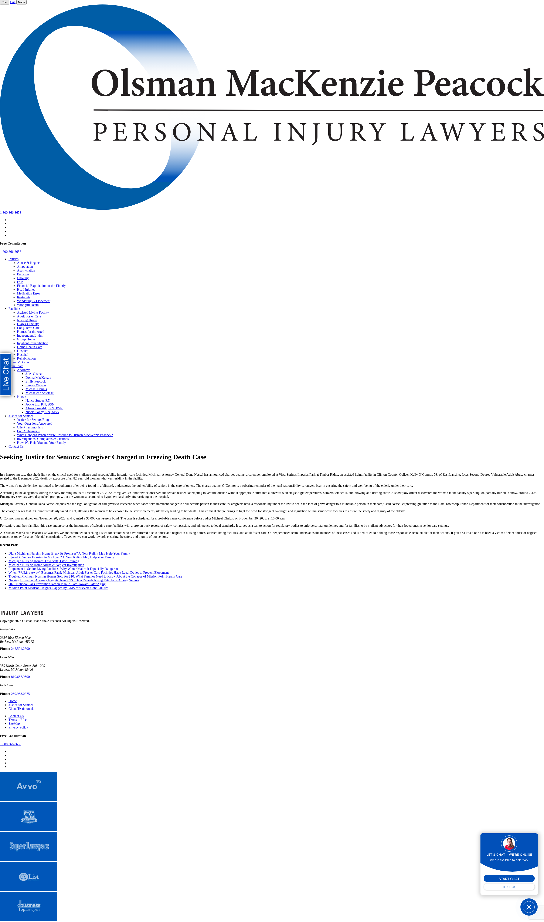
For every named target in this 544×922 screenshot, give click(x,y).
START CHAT (509, 879)
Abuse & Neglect (28, 263)
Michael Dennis (36, 389)
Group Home (26, 339)
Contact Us (16, 446)
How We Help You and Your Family (41, 442)
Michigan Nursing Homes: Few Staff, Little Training (43, 561)
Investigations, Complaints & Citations (43, 439)
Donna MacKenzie (38, 377)
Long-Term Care (28, 328)
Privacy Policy (18, 727)
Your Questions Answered (34, 423)
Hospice (22, 351)
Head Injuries (26, 289)
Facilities (14, 308)
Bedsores (23, 274)
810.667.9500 (20, 677)
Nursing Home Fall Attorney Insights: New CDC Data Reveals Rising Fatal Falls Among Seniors (73, 580)
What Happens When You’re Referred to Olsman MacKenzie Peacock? (65, 435)
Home (12, 701)
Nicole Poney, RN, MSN (42, 412)
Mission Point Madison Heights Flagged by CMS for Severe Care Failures (58, 588)
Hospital (22, 354)
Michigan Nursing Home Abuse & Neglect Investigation (46, 565)
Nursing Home (27, 320)
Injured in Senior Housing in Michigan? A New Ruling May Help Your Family (61, 557)
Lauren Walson (36, 385)
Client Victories (18, 362)
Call (13, 2)
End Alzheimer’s (28, 431)
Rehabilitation (26, 358)
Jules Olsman (34, 374)
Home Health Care (29, 347)
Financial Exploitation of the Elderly (41, 285)
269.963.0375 (20, 694)
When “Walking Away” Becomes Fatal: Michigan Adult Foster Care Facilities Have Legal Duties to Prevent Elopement (88, 572)
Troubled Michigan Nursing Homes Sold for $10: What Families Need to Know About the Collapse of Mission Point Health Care (95, 576)
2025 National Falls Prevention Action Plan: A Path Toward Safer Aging (57, 584)
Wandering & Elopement (33, 301)
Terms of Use (17, 719)
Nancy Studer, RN (38, 400)
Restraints (23, 297)
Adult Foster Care (29, 316)
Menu (21, 2)
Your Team (15, 366)
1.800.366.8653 (10, 212)
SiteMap (14, 723)
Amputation (25, 266)
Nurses (21, 396)
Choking (23, 278)
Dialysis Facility (28, 324)
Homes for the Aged (30, 331)
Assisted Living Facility (33, 312)
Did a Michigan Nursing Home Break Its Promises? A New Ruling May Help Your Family (69, 553)
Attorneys (23, 370)
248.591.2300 (20, 648)
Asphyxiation (26, 270)
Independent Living (30, 335)
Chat (4, 2)
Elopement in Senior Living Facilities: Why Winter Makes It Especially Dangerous (63, 569)
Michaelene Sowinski (40, 393)
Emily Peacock (36, 381)
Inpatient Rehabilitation (32, 343)
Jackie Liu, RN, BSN (40, 404)
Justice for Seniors (20, 416)
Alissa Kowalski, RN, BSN (44, 408)
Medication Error (28, 293)
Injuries (13, 259)
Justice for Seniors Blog (33, 419)
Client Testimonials (30, 427)
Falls (20, 282)
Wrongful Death (28, 305)
